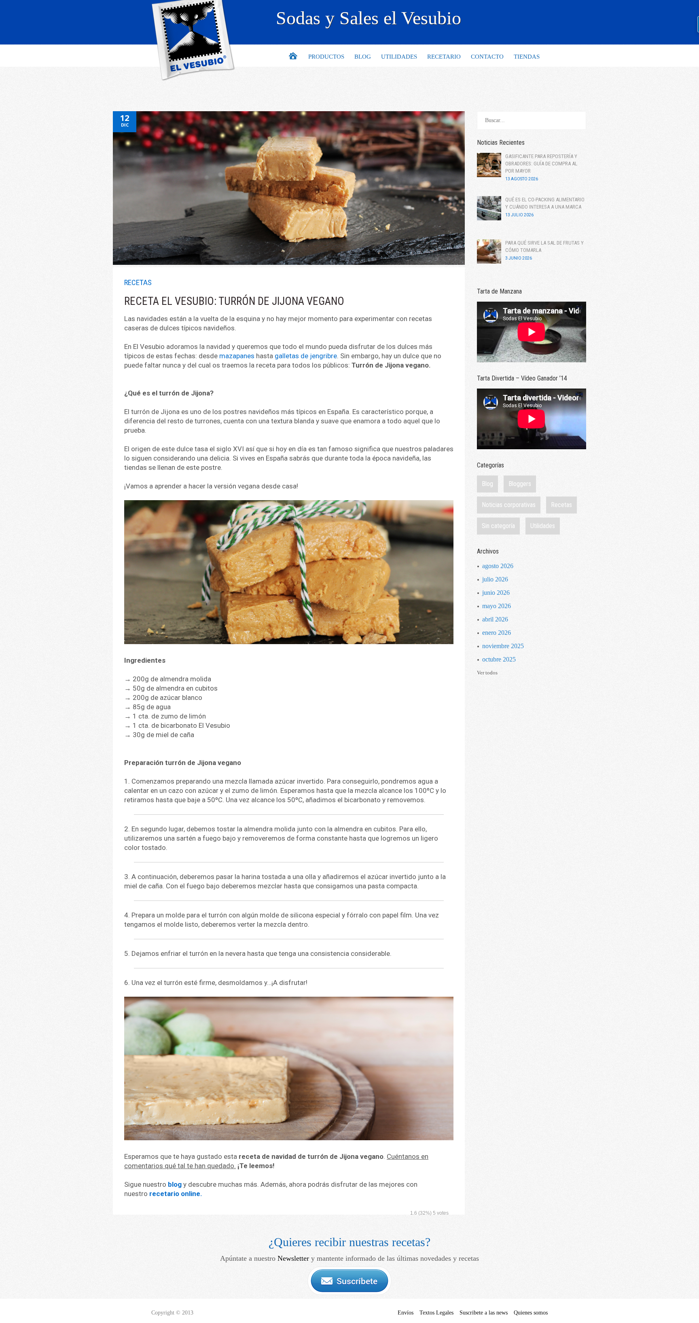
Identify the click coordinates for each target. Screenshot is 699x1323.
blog (175, 1184)
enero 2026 (496, 632)
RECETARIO (444, 56)
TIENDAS (527, 56)
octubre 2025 (499, 659)
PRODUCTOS (326, 56)
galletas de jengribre (306, 356)
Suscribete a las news (484, 1313)
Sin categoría (498, 526)
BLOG (362, 56)
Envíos (405, 1313)
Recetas (138, 282)
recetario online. (175, 1194)
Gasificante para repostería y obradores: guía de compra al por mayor (541, 163)
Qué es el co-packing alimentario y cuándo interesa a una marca (545, 203)
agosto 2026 (497, 565)
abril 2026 (495, 619)
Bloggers (519, 484)
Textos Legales (436, 1313)
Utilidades (542, 526)
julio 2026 (495, 579)
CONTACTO (487, 56)
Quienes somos (531, 1313)
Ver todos (487, 673)
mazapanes (236, 356)
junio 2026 (496, 592)
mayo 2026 (496, 605)
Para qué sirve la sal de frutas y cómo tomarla (544, 246)
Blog (487, 484)
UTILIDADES (399, 56)
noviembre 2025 (503, 645)
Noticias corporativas (509, 505)
